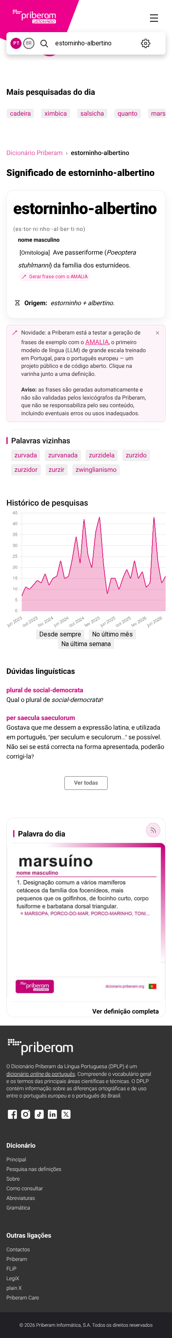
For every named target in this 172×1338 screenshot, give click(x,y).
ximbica (55, 113)
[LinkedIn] (52, 1118)
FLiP (11, 1269)
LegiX (12, 1279)
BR (29, 43)
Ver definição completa (125, 1011)
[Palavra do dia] (153, 830)
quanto (128, 113)
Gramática (18, 1208)
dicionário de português (40, 1074)
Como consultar (24, 1189)
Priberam (16, 1259)
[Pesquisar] (44, 43)
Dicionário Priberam (34, 153)
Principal (16, 1160)
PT (16, 43)
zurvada (25, 455)
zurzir (56, 469)
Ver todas (86, 783)
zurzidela (101, 455)
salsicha (92, 113)
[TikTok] (39, 1118)
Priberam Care (22, 1298)
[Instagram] (26, 1118)
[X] (66, 1118)
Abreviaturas (20, 1198)
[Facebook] (12, 1118)
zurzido (136, 455)
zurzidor (26, 469)
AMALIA (97, 342)
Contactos (18, 1250)
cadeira (20, 113)
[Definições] (145, 43)
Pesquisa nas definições (33, 1170)
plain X (14, 1288)
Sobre (13, 1179)
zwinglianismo (96, 469)
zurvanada (63, 455)
